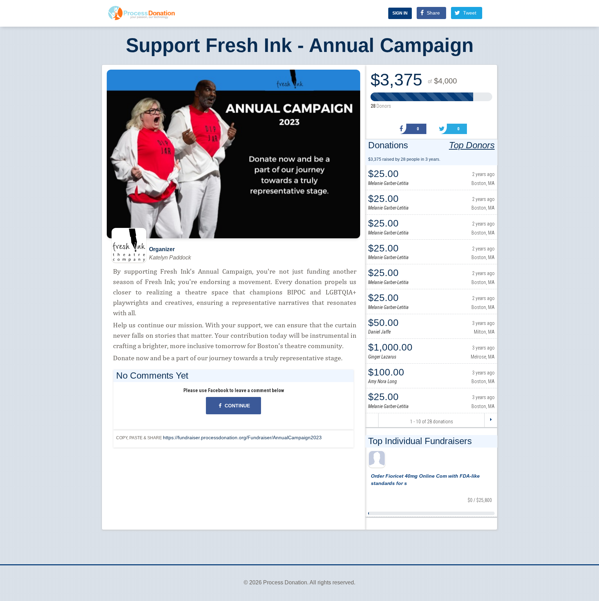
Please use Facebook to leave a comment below (233, 390)
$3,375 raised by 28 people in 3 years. (404, 159)
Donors (381, 106)
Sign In (400, 13)
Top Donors (472, 145)
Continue (236, 405)
